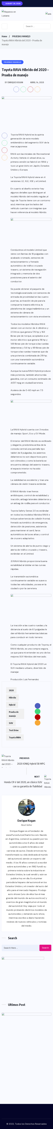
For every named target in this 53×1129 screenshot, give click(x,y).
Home (4, 36)
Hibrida (12, 697)
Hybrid (12, 704)
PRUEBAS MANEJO (21, 36)
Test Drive (14, 730)
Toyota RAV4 (15, 737)
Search (45, 947)
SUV (11, 723)
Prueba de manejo (14, 714)
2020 (11, 690)
